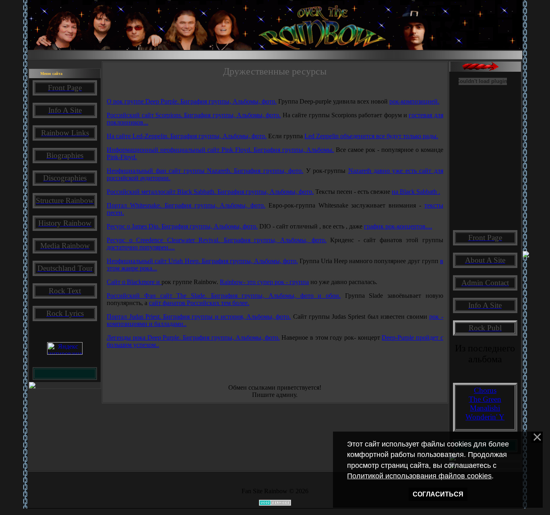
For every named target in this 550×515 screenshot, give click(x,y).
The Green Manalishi (485, 403)
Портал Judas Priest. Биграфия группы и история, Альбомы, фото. (199, 316)
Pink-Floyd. (122, 157)
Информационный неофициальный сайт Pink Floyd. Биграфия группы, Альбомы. (220, 149)
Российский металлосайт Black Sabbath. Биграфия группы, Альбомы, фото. (210, 191)
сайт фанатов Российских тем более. (199, 302)
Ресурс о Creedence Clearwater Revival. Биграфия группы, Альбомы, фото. (217, 240)
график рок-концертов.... (398, 226)
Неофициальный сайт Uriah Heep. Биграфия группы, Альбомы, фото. (202, 261)
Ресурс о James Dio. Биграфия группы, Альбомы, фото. (182, 226)
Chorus (485, 390)
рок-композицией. (414, 101)
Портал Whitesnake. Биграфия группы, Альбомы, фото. (186, 205)
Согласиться (438, 494)
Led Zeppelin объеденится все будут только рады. (371, 136)
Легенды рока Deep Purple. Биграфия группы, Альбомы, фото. (193, 337)
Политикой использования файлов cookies (419, 476)
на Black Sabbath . (416, 191)
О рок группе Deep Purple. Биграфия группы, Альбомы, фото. (192, 101)
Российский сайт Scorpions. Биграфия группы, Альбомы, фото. (194, 115)
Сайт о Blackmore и (134, 281)
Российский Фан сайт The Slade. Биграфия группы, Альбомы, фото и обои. (224, 295)
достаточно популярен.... (141, 247)
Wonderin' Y (485, 417)
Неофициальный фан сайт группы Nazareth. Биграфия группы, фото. (205, 170)
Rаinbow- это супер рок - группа (264, 281)
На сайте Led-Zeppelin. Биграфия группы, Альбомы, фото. (187, 136)
